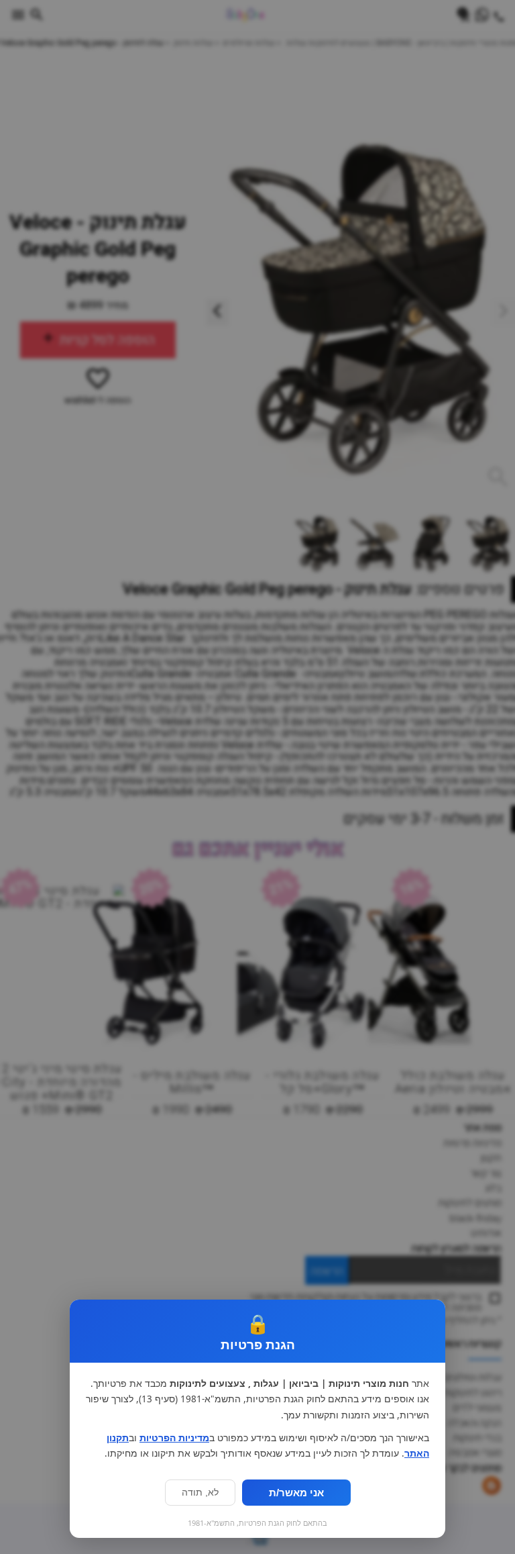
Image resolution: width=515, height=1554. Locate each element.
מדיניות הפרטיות (174, 1438)
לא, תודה (200, 1493)
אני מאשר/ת (296, 1492)
